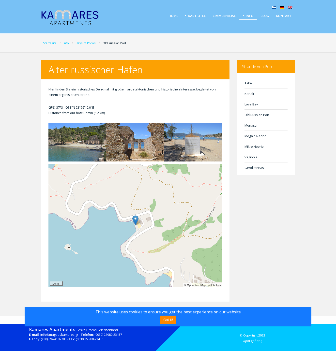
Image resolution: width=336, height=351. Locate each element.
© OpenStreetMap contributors (202, 285)
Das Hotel (197, 16)
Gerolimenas (254, 167)
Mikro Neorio (254, 146)
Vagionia (251, 157)
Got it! (168, 319)
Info (249, 16)
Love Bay (251, 104)
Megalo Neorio (255, 136)
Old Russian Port (256, 115)
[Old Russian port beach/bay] (77, 142)
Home (173, 16)
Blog (264, 16)
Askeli (248, 83)
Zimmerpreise (224, 16)
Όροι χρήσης (252, 340)
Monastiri (251, 125)
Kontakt (283, 16)
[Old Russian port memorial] (193, 142)
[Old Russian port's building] (135, 142)
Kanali (249, 93)
